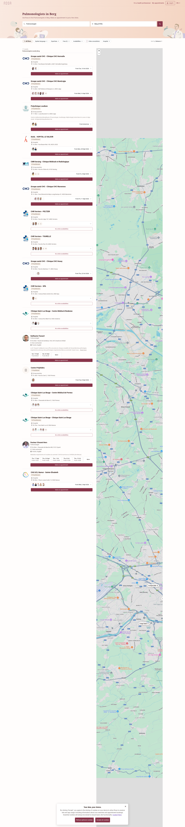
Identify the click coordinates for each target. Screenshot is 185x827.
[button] (144, 623)
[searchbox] (56, 24)
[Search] (160, 24)
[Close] (125, 806)
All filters (28, 41)
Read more (83, 350)
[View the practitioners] (61, 223)
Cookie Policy (117, 815)
